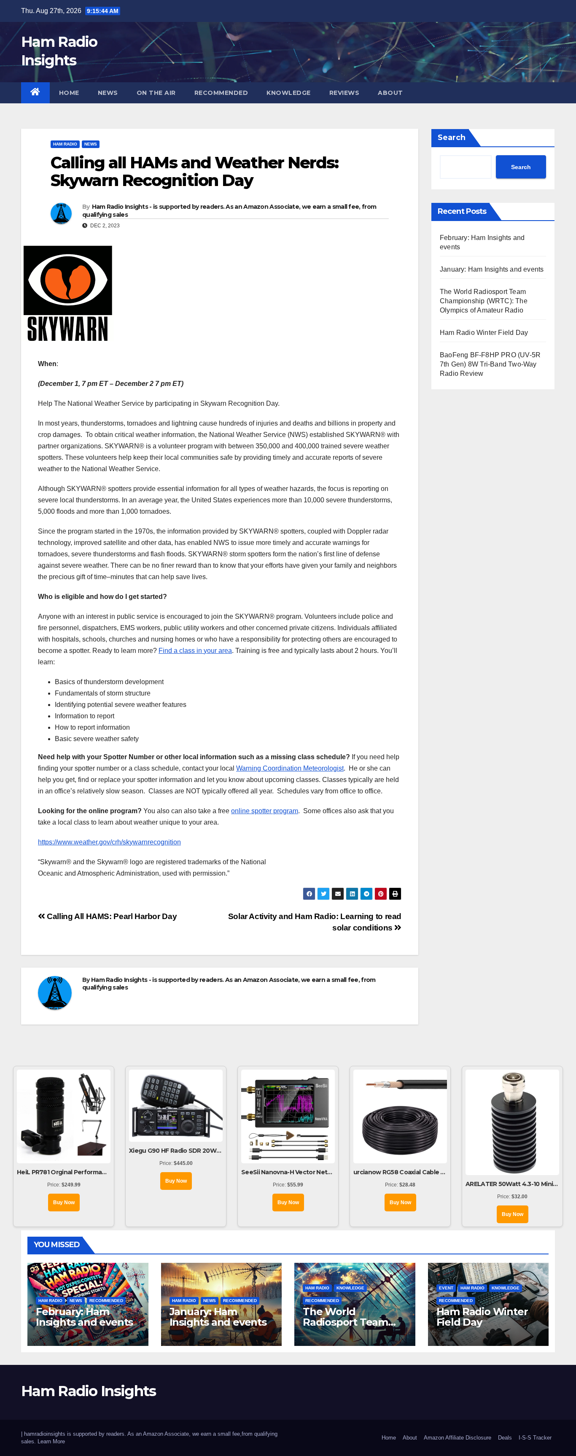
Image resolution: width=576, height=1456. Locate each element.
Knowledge (288, 93)
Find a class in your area (195, 650)
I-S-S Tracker (535, 1437)
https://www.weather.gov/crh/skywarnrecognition (109, 842)
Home (69, 93)
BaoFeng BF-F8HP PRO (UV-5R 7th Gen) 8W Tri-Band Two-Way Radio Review (490, 364)
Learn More (51, 1441)
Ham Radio (65, 144)
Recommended (221, 93)
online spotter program (264, 810)
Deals (505, 1437)
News (108, 93)
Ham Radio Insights (88, 1391)
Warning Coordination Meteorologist (290, 768)
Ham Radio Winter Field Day (484, 332)
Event (446, 1288)
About (390, 93)
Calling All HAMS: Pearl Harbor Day (111, 916)
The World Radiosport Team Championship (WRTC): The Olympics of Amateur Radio (484, 301)
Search (452, 137)
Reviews (344, 93)
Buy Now (64, 1202)
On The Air (156, 93)
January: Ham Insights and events (492, 269)
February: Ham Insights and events (84, 1316)
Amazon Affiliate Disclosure (457, 1437)
